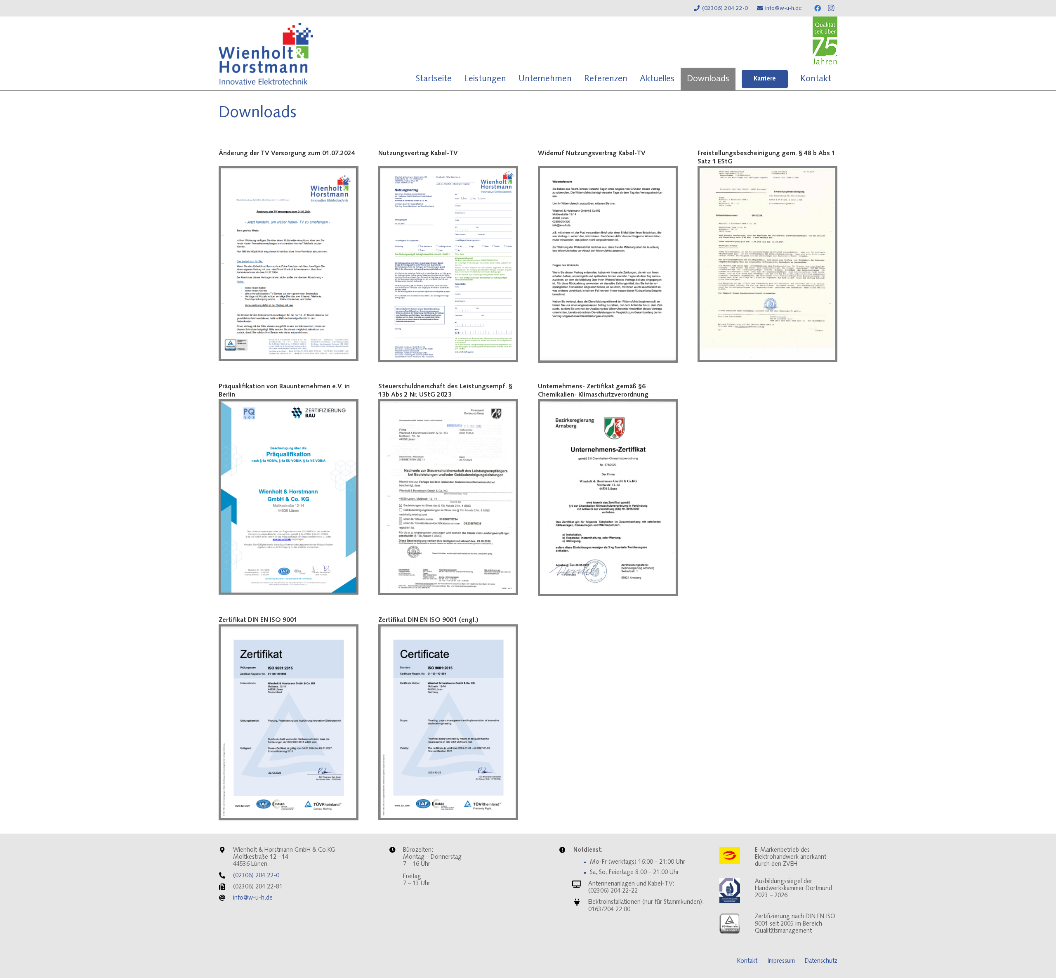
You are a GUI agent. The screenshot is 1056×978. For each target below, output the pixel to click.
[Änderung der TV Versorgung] (288, 263)
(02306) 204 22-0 (256, 876)
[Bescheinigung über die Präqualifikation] (288, 497)
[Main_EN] (448, 722)
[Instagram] (830, 8)
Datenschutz (821, 961)
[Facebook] (817, 8)
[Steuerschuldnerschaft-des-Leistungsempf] (448, 497)
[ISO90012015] (288, 722)
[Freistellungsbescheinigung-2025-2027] (767, 264)
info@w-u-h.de (253, 898)
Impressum (781, 961)
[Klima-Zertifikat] (608, 497)
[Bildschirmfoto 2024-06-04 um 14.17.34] (608, 264)
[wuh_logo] (266, 54)
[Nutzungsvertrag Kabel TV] (448, 264)
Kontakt (747, 961)
